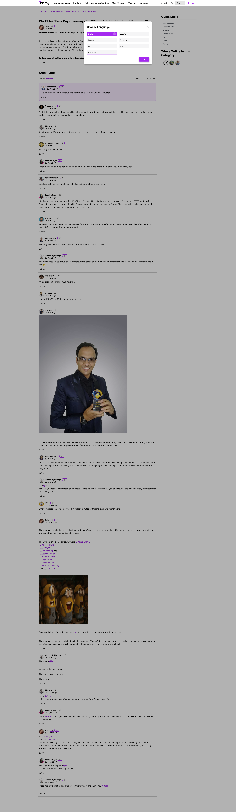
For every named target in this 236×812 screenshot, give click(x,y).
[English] (44, 3)
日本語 (90, 46)
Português (92, 52)
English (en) (162, 3)
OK (144, 59)
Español (123, 34)
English (91, 34)
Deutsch (91, 40)
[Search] (172, 3)
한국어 (122, 46)
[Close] (147, 27)
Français (123, 40)
